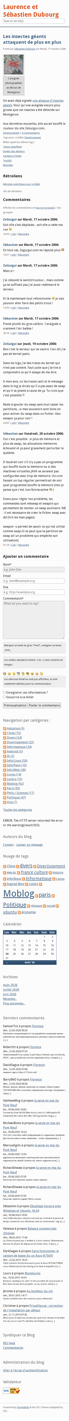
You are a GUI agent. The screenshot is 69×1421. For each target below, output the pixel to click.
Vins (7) (12, 802)
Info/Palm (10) (17, 765)
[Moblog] (40, 884)
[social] (44, 906)
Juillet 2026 (11, 989)
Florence (38, 1026)
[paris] (36, 895)
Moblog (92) (15, 784)
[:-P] (36, 673)
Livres (60, 879)
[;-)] (41, 673)
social (51, 906)
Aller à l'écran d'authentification (25, 1370)
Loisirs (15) (14, 779)
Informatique (39, 878)
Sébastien (10, 245)
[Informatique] (23, 879)
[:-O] (18, 673)
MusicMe (8, 165)
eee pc (11, 872)
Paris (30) (13, 788)
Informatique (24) (19, 747)
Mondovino (32, 1273)
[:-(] (23, 673)
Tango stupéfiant (12, 146)
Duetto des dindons (14, 151)
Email (7, 576)
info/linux (14, 879)
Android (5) (15, 751)
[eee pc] (4, 872)
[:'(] (4, 673)
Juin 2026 (9, 994)
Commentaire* (13, 598)
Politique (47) (16, 797)
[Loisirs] (26, 884)
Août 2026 (10, 985)
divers (26, 865)
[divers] (17, 866)
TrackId (7, 160)
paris (45, 894)
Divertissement (11, 132)
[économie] (19, 912)
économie (28, 912)
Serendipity (23, 1407)
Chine (11, 866)
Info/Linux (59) (17, 761)
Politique (14, 904)
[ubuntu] (57, 906)
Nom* (7, 564)
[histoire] (50, 872)
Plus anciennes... (14, 1003)
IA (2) (10, 756)
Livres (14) (14, 774)
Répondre (23, 234)
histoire (58, 872)
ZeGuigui (10, 219)
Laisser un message (29, 845)
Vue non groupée (45, 207)
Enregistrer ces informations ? (27, 692)
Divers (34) (14, 737)
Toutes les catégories (17, 810)
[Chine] (4, 866)
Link (14, 234)
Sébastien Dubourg (24, 48)
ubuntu (10, 912)
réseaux (36, 906)
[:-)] (9, 673)
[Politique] (53, 895)
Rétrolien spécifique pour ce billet (21, 184)
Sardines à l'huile (12, 155)
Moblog (18, 893)
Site (5, 587)
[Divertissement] (34, 866)
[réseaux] (28, 906)
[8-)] (27, 673)
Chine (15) (14, 733)
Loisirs (33, 884)
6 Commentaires (31, 132)
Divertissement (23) (20, 742)
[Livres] (53, 879)
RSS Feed (9, 1343)
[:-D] (32, 673)
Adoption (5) (15, 728)
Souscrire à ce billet (20, 697)
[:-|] (13, 673)
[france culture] (18, 872)
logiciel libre (15, 884)
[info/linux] (4, 879)
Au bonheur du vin (40, 1291)
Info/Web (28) (16, 770)
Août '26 (29, 962)
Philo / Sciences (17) (20, 793)
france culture (34, 872)
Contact (8, 845)
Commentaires (13, 1348)
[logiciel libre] (4, 884)
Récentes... (10, 999)
